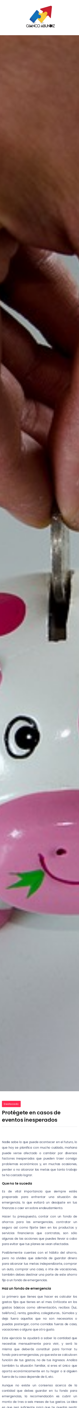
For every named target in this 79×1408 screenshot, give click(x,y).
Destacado (11, 1104)
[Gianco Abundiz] (39, 17)
